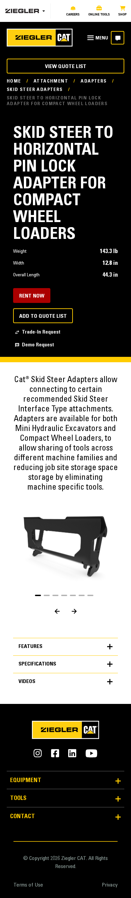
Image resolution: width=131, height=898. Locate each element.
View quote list (65, 66)
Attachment (51, 81)
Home (14, 81)
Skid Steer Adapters (35, 90)
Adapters (93, 81)
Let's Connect (117, 37)
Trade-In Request (41, 332)
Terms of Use (28, 885)
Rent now (31, 296)
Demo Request (38, 345)
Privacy (110, 885)
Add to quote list (43, 316)
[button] (38, 595)
